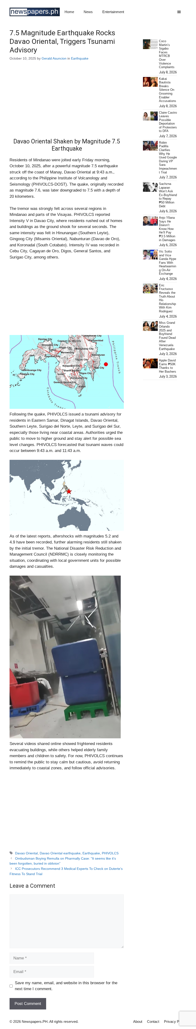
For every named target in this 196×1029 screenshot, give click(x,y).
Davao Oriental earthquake (60, 853)
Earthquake (79, 58)
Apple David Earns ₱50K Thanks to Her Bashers (167, 366)
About (137, 1021)
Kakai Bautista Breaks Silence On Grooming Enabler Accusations (167, 90)
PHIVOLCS (110, 853)
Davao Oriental (26, 853)
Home (69, 12)
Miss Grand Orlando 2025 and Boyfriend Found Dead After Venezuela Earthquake (167, 335)
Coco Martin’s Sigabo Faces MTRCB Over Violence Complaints (166, 54)
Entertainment (113, 12)
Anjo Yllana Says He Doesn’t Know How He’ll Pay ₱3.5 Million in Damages (167, 229)
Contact (153, 1021)
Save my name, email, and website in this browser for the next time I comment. (66, 986)
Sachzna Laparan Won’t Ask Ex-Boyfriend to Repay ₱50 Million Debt (168, 195)
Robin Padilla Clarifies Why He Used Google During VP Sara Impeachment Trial (168, 157)
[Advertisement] (67, 102)
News (88, 12)
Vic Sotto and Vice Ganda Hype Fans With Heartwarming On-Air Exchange (167, 263)
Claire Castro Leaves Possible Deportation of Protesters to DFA (168, 122)
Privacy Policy (175, 1021)
